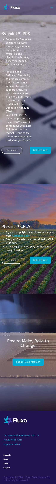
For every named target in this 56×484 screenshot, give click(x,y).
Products (7, 455)
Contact (6, 468)
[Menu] (51, 7)
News (5, 459)
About (6, 464)
